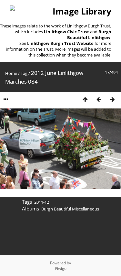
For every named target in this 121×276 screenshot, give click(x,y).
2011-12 (41, 202)
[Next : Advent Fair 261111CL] (112, 99)
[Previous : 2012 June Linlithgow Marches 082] (99, 99)
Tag (24, 73)
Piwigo (60, 268)
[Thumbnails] (85, 99)
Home (11, 73)
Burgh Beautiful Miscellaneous (70, 209)
